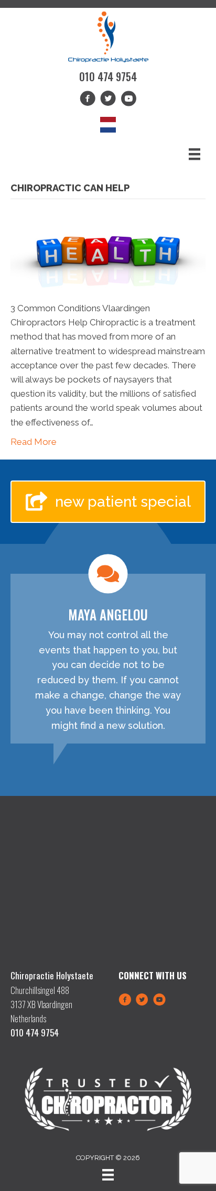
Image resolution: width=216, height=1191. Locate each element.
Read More (33, 441)
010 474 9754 (108, 76)
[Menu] (194, 154)
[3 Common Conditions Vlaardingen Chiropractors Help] (108, 253)
